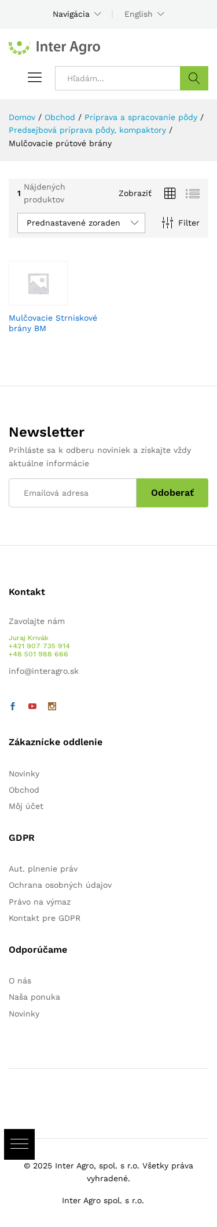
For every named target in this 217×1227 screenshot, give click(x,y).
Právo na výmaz (40, 901)
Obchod (24, 789)
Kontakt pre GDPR (44, 918)
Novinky (24, 773)
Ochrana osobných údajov (60, 885)
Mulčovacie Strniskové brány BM (53, 323)
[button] (19, 1144)
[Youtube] (32, 706)
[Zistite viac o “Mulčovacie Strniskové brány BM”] (42, 298)
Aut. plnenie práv (43, 868)
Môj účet (26, 806)
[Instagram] (52, 706)
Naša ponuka (34, 996)
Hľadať (194, 78)
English (138, 14)
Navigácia (71, 14)
